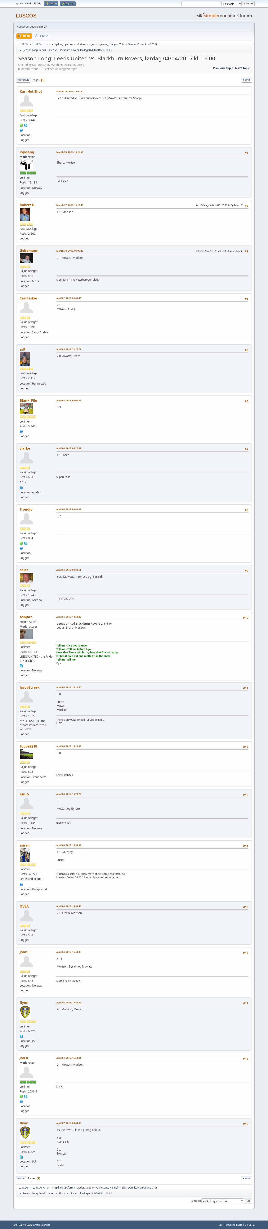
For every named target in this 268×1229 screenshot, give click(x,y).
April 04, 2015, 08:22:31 (68, 448)
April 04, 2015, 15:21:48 (68, 746)
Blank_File (28, 400)
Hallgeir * (115, 44)
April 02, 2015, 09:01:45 (68, 298)
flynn (24, 1002)
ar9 (22, 349)
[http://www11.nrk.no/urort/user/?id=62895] (21, 884)
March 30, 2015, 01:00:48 (69, 250)
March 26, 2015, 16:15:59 (69, 151)
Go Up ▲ (250, 1224)
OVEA (24, 906)
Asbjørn (26, 617)
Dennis (132, 44)
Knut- (24, 794)
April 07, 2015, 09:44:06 (68, 1123)
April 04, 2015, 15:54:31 (68, 1057)
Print (246, 80)
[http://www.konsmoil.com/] (21, 431)
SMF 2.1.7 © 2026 (22, 1225)
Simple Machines (41, 1225)
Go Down (23, 80)
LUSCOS (26, 15)
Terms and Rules (233, 1224)
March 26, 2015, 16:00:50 (69, 91)
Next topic (242, 68)
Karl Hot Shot (31, 91)
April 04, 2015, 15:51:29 (68, 1002)
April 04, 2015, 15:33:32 (68, 845)
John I (25, 952)
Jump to (195, 1201)
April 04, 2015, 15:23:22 (68, 794)
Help (219, 1224)
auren (25, 845)
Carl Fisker (28, 298)
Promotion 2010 (146, 44)
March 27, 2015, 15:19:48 (69, 205)
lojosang (103, 44)
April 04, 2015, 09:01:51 (68, 569)
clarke (25, 448)
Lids (124, 44)
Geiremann (29, 250)
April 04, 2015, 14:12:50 (68, 687)
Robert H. (27, 205)
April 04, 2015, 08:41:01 (68, 509)
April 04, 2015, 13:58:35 (68, 616)
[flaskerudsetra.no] (21, 487)
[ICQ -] (21, 125)
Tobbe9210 (28, 746)
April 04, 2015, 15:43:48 (68, 951)
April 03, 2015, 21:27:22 (68, 349)
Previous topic (223, 68)
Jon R (94, 44)
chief (24, 570)
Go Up (21, 1178)
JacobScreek (30, 687)
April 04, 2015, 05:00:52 (68, 400)
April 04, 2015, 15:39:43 (68, 906)
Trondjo (26, 509)
